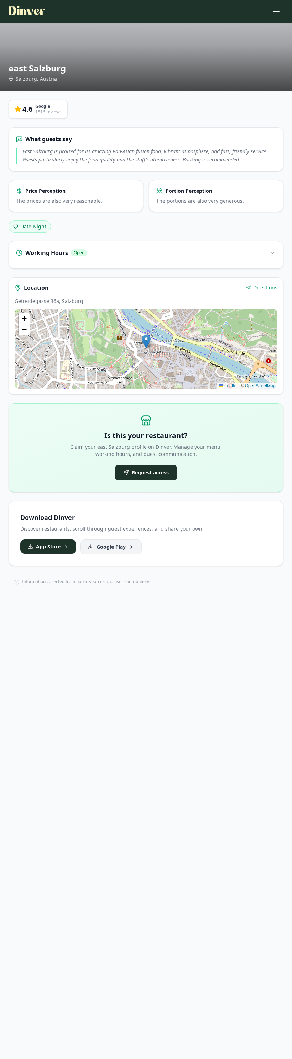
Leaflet (230, 385)
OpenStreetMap (260, 385)
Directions (265, 287)
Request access (150, 472)
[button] (146, 341)
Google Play (111, 546)
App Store (48, 546)
